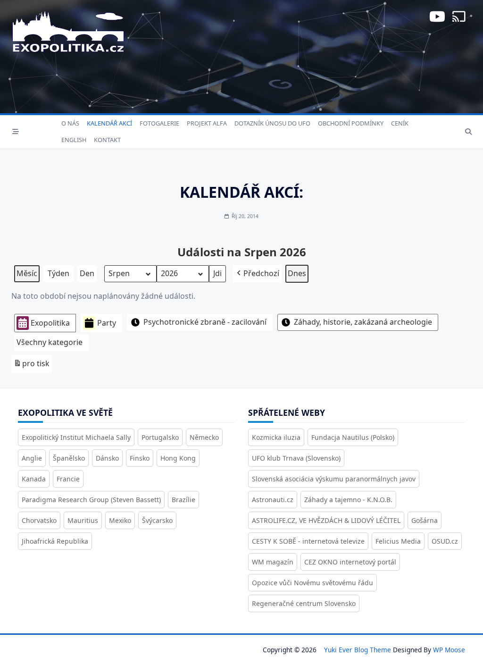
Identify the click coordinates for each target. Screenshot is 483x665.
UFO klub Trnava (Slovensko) (296, 458)
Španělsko (69, 458)
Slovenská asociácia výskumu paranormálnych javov (334, 478)
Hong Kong (178, 458)
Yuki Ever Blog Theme (357, 649)
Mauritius (82, 520)
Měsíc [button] (27, 273)
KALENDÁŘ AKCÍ (109, 123)
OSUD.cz (445, 541)
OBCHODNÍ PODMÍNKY (350, 123)
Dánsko (107, 458)
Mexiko (120, 520)
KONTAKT (107, 139)
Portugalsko (160, 437)
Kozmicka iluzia (276, 437)
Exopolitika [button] (50, 323)
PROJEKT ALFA (207, 123)
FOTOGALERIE (159, 123)
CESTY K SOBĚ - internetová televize (308, 541)
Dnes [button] (297, 273)
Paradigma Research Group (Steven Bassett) (91, 499)
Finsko (140, 458)
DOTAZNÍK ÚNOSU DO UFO (272, 123)
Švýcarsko (157, 520)
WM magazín (272, 561)
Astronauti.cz (272, 499)
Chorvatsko (39, 520)
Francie (68, 478)
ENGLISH (73, 139)
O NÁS (70, 123)
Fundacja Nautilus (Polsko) (352, 437)
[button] (257, 274)
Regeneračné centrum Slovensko (304, 603)
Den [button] (87, 273)
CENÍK (399, 123)
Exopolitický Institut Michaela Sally (76, 437)
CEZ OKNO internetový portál (350, 561)
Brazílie (183, 499)
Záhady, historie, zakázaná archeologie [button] (363, 322)
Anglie (32, 458)
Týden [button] (58, 273)
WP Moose (449, 649)
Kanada (34, 478)
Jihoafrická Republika (55, 541)
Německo (204, 437)
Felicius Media (398, 541)
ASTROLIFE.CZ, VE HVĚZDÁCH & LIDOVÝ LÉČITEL (326, 520)
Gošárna (424, 520)
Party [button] (106, 323)
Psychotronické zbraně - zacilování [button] (204, 322)
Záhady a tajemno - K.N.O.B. (348, 499)
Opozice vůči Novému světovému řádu (312, 582)
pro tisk (31, 365)
